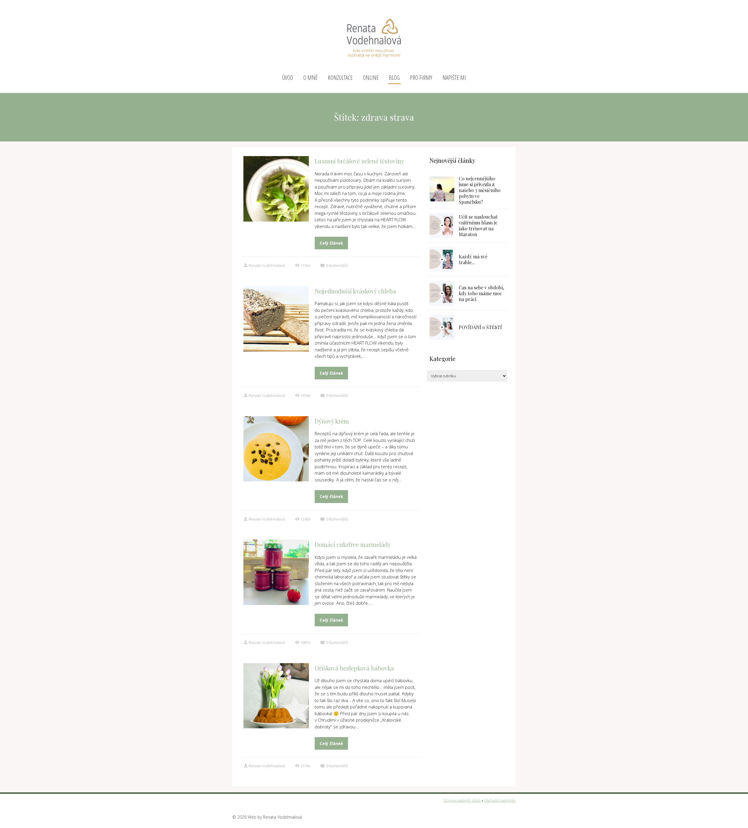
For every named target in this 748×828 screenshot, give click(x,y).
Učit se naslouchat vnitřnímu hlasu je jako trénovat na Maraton (478, 225)
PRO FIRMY (421, 78)
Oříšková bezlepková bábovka (354, 668)
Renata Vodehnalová (267, 265)
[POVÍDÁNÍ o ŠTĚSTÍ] (442, 327)
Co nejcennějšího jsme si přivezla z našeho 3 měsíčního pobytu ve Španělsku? (480, 190)
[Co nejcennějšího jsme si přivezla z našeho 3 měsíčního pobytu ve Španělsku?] (442, 189)
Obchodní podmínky (500, 800)
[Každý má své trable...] (442, 259)
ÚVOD (287, 78)
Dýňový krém (332, 421)
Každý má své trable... (473, 259)
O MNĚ (310, 78)
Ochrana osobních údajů (462, 800)
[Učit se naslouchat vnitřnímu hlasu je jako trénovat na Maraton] (442, 225)
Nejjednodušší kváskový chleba (355, 291)
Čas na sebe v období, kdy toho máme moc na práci (481, 293)
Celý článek (331, 243)
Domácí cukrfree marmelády (353, 544)
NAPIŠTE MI (454, 78)
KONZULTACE (340, 78)
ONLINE (371, 78)
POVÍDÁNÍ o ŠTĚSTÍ (480, 327)
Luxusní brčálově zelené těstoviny (359, 161)
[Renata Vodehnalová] (374, 35)
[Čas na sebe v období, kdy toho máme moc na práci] (442, 293)
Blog (394, 78)
